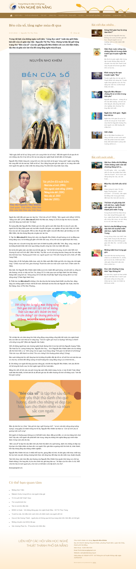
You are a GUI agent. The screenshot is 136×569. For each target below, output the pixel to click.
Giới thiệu (18, 15)
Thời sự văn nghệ (31, 15)
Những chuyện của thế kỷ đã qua (23, 522)
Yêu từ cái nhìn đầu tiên (20, 506)
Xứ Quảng (107, 15)
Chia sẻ (76, 33)
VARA (94, 562)
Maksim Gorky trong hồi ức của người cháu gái (28, 494)
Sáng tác (52, 15)
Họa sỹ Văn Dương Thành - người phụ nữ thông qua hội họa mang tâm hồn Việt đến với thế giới (45, 518)
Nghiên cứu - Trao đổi (67, 15)
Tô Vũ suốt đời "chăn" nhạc (21, 498)
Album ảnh (117, 15)
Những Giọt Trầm (18, 490)
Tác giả (43, 15)
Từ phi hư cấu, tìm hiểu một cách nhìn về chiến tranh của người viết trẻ (37, 514)
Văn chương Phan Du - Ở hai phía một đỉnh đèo (28, 526)
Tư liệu (81, 15)
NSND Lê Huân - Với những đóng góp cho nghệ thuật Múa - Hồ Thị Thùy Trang (40, 510)
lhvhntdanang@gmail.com (87, 550)
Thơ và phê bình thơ (19, 502)
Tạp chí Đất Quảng (93, 15)
